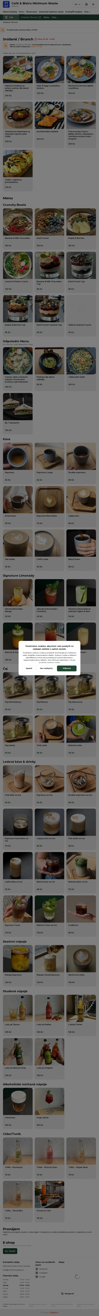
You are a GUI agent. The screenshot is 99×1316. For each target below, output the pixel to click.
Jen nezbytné (46, 668)
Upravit (29, 668)
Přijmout (67, 668)
